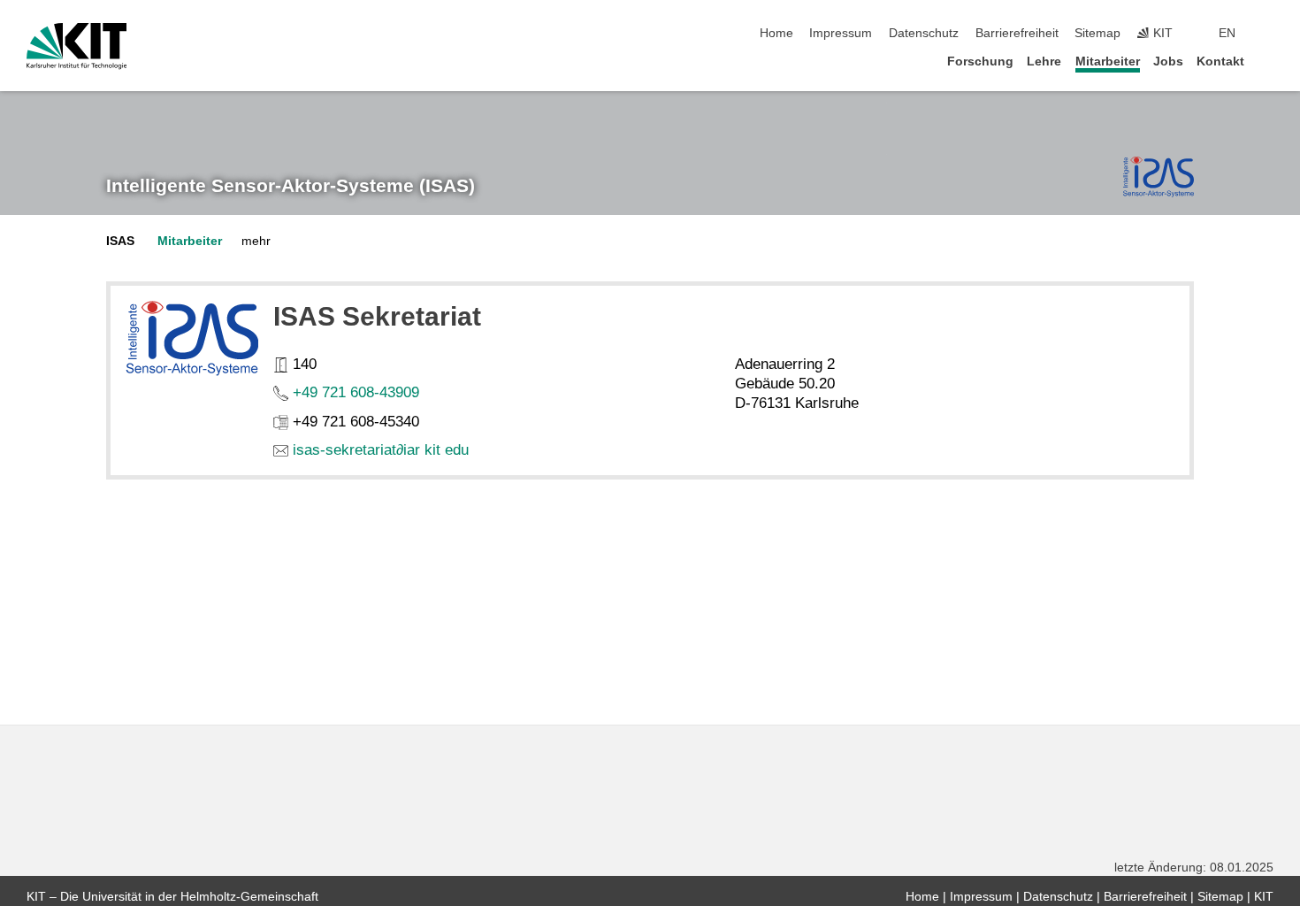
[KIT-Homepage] (76, 46)
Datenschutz (924, 33)
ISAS (120, 241)
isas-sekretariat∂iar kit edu (381, 449)
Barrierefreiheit (1017, 33)
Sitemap (1097, 33)
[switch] (1268, 34)
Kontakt (1220, 61)
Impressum (840, 33)
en (1227, 33)
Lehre (1044, 61)
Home (776, 33)
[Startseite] (1268, 60)
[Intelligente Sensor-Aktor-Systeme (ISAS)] (1158, 177)
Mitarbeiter (1107, 61)
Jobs (1168, 61)
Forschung (980, 61)
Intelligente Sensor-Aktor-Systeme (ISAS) (290, 185)
